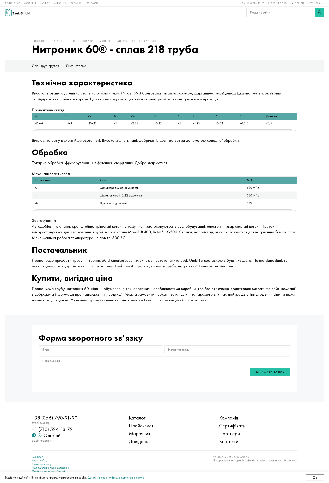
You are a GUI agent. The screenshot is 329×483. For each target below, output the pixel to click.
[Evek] (17, 12)
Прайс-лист (12, 3)
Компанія (30, 3)
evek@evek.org (277, 3)
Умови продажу (41, 464)
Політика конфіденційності (48, 471)
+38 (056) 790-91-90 (253, 3)
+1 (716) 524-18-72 (52, 429)
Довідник (77, 3)
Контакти (92, 3)
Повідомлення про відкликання (50, 468)
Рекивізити (38, 457)
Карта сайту (39, 460)
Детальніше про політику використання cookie (116, 477)
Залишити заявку (270, 372)
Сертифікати (232, 426)
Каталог (45, 3)
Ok (315, 477)
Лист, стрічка (76, 65)
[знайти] (319, 12)
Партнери (229, 433)
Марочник (60, 3)
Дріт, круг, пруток (45, 65)
